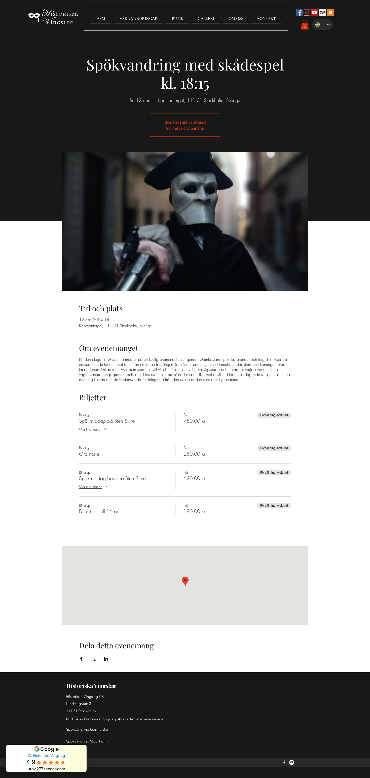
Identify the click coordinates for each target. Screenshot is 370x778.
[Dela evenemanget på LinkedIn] (106, 659)
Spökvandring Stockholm (87, 741)
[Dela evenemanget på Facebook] (81, 659)
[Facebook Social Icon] (299, 12)
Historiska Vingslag (91, 685)
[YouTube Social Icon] (314, 12)
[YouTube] (291, 762)
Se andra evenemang (185, 128)
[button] (138, 18)
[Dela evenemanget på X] (93, 659)
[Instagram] (307, 12)
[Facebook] (284, 762)
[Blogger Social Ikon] (330, 12)
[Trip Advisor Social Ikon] (322, 12)
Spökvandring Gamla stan (87, 729)
